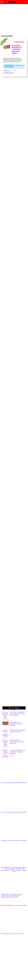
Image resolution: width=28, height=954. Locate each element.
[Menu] (2, 2)
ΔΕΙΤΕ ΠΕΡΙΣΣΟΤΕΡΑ (8, 72)
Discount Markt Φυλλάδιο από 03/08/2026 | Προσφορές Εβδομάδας (18, 752)
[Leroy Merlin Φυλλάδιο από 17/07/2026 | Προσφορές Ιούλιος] (6, 45)
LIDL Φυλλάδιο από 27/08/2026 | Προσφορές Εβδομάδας (16, 724)
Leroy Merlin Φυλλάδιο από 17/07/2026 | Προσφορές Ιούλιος (17, 49)
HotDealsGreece (6, 70)
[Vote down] (9, 42)
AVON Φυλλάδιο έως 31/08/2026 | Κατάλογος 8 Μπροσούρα (16, 742)
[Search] (25, 2)
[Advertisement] (14, 19)
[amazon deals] (14, 917)
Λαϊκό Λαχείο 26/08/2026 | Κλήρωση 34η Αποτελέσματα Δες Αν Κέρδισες (17, 713)
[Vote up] (12, 42)
